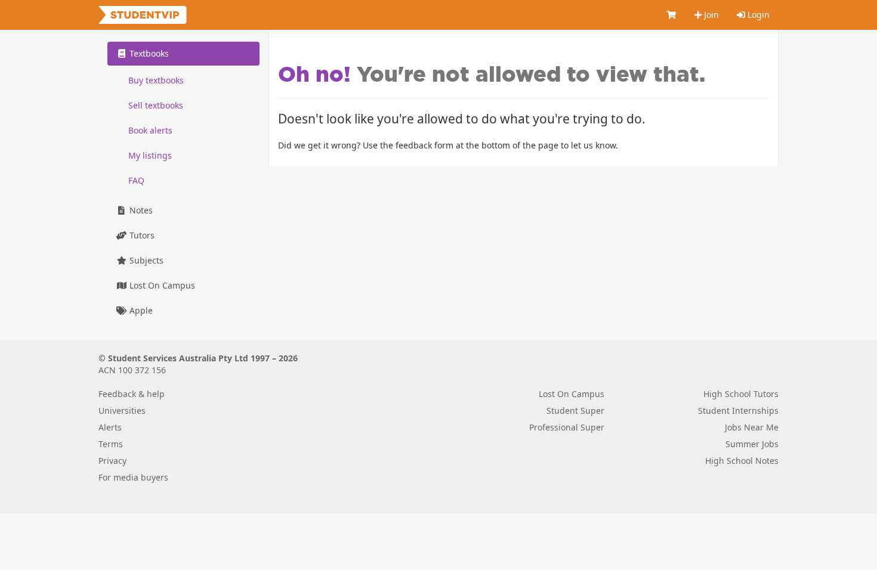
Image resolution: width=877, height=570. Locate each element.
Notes (140, 210)
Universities (122, 410)
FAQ (136, 180)
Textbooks (148, 53)
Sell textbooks (155, 105)
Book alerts (150, 130)
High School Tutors (741, 393)
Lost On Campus (161, 285)
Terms (110, 444)
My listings (150, 155)
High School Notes (742, 460)
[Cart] (671, 15)
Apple (140, 310)
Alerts (110, 427)
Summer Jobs (752, 444)
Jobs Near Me (752, 427)
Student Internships (738, 410)
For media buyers (133, 477)
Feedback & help (131, 393)
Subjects (145, 260)
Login (757, 14)
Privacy (112, 460)
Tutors (141, 235)
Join (710, 14)
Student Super (575, 410)
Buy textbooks (156, 80)
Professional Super (566, 427)
